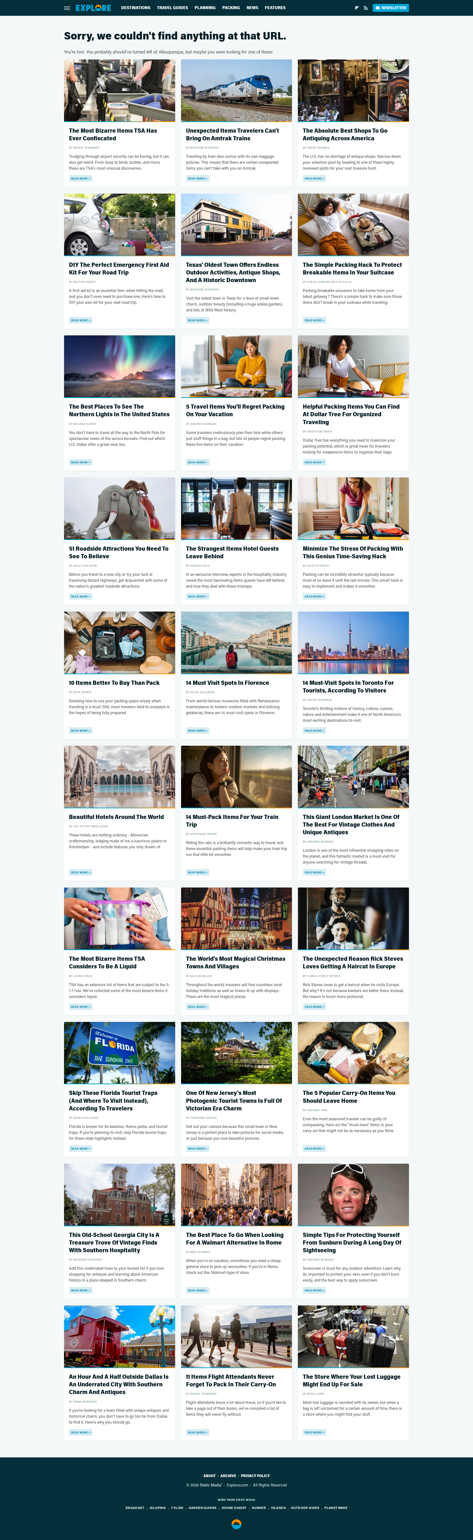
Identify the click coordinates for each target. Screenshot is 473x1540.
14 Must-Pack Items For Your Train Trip (232, 821)
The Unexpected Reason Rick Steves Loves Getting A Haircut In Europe (353, 962)
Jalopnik (158, 1507)
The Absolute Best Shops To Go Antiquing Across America (345, 134)
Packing (231, 7)
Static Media (210, 1484)
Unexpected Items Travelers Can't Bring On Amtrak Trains (232, 134)
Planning (205, 7)
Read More (79, 178)
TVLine (177, 1507)
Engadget (135, 1507)
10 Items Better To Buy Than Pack (114, 683)
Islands (278, 1507)
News (252, 7)
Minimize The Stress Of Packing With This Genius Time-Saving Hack (353, 552)
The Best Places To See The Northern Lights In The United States (119, 410)
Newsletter (394, 7)
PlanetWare (335, 1507)
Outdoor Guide (305, 1507)
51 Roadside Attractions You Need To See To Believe (119, 552)
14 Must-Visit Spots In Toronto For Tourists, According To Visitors (348, 686)
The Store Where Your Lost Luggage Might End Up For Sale (352, 1380)
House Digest (234, 1507)
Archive (228, 1476)
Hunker (259, 1507)
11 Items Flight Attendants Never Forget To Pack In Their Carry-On (231, 1380)
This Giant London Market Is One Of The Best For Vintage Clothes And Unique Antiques (351, 825)
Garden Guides (203, 1507)
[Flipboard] (357, 8)
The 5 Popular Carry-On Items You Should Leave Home (349, 1096)
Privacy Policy (255, 1476)
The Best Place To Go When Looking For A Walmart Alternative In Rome (235, 1239)
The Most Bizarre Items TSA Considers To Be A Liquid (107, 962)
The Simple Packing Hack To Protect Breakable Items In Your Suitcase (352, 268)
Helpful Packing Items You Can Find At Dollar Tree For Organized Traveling (351, 414)
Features (275, 7)
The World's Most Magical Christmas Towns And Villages (235, 962)
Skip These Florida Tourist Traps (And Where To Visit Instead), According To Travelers (113, 1100)
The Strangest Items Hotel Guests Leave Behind (232, 552)
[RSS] (366, 8)
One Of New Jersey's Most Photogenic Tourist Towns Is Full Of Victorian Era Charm (234, 1100)
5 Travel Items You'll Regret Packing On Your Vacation (235, 410)
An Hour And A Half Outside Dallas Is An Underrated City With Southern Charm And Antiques (119, 1384)
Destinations (135, 7)
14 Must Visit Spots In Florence (227, 683)
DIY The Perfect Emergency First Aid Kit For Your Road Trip (119, 268)
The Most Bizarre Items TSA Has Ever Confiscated (113, 134)
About (209, 1476)
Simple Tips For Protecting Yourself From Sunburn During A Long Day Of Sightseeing (352, 1243)
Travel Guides (172, 7)
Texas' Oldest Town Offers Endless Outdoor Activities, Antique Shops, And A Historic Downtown (233, 272)
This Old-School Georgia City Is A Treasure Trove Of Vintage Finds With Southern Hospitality (114, 1243)
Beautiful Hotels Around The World (116, 817)
